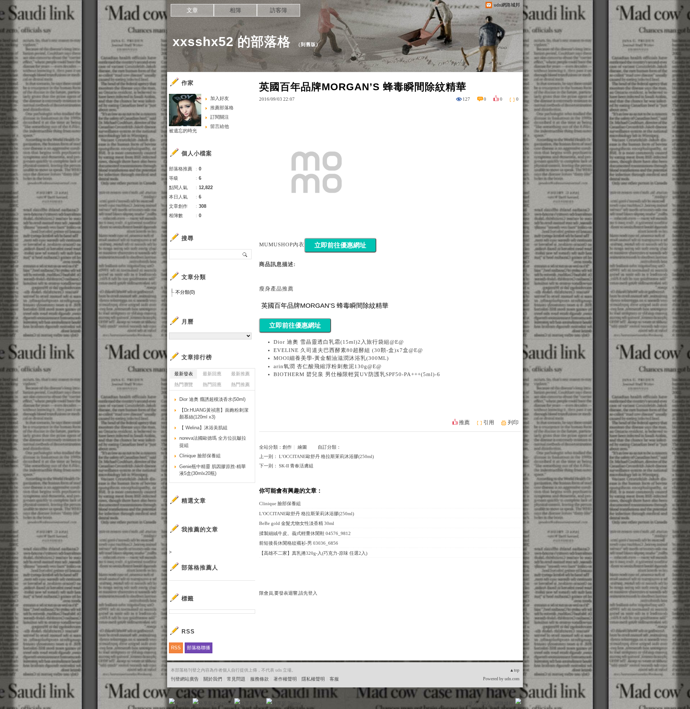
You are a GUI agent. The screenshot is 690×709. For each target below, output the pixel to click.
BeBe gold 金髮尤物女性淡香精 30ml (296, 523)
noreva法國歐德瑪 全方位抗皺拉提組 (212, 441)
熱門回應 (212, 384)
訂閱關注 (219, 117)
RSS (176, 647)
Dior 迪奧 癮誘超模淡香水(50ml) (212, 399)
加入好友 (219, 98)
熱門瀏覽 (183, 384)
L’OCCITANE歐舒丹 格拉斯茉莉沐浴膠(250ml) (326, 456)
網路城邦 (503, 703)
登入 (473, 703)
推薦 (464, 422)
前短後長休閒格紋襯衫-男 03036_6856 (298, 543)
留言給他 (219, 126)
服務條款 (259, 679)
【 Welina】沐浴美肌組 (203, 427)
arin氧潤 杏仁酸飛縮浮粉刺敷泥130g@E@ (327, 366)
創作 (287, 447)
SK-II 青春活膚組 (296, 465)
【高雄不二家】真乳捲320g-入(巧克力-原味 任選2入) (313, 553)
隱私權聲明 (313, 679)
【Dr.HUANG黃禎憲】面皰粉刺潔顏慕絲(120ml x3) (213, 413)
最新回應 (212, 373)
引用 (488, 422)
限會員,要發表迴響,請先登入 (288, 593)
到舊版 (308, 44)
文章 (192, 10)
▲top (514, 670)
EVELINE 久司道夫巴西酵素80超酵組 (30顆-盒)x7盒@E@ (348, 350)
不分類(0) (185, 292)
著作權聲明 (285, 679)
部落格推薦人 (199, 567)
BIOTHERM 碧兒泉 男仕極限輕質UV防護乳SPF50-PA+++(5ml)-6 (356, 374)
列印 (513, 422)
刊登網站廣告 (185, 679)
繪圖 (302, 447)
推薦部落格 (222, 107)
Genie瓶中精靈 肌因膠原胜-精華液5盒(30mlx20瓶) (212, 470)
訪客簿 (278, 10)
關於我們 (212, 679)
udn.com (512, 678)
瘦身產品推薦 (276, 289)
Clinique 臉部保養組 (280, 503)
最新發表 (183, 373)
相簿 (235, 10)
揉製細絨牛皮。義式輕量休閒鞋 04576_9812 (305, 533)
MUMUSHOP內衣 (281, 244)
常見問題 (236, 679)
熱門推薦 (240, 384)
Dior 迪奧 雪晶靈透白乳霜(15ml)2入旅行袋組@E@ (338, 342)
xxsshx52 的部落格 (231, 41)
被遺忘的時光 (183, 130)
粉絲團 (183, 703)
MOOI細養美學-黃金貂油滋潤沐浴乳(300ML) (331, 358)
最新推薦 (240, 373)
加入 (486, 703)
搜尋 (245, 254)
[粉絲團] (172, 701)
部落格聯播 (198, 647)
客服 (334, 679)
